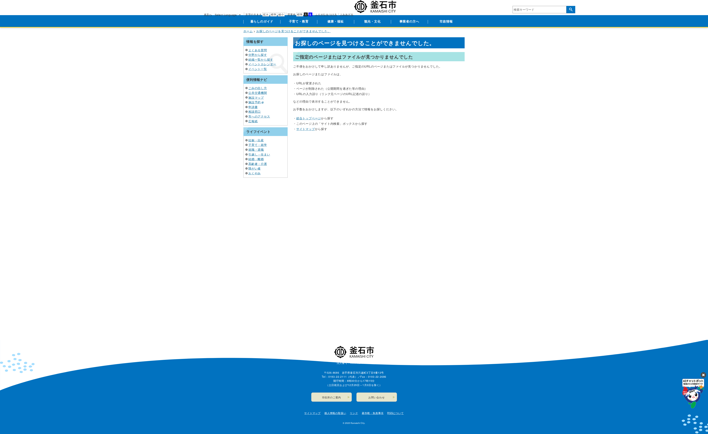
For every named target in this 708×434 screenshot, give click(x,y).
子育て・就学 (257, 145)
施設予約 (254, 102)
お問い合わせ (376, 397)
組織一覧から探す (260, 59)
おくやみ (254, 173)
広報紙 (253, 121)
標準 (273, 14)
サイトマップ (305, 129)
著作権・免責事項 (373, 413)
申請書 (253, 107)
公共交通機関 (257, 93)
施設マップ (256, 97)
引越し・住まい (259, 154)
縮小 (281, 14)
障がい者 (254, 168)
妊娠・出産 (256, 140)
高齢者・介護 (257, 164)
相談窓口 (254, 111)
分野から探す (257, 55)
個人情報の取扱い (335, 413)
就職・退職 (256, 149)
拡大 (266, 14)
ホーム (248, 31)
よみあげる (346, 14)
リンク (354, 413)
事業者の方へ (409, 21)
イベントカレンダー (262, 64)
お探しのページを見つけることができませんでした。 (293, 31)
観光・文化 (372, 21)
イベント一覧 (257, 69)
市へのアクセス (259, 116)
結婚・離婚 (256, 159)
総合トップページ (308, 118)
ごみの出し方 (257, 88)
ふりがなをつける (326, 14)
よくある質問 (257, 50)
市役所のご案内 (331, 397)
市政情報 (446, 21)
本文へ (208, 14)
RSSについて (395, 413)
